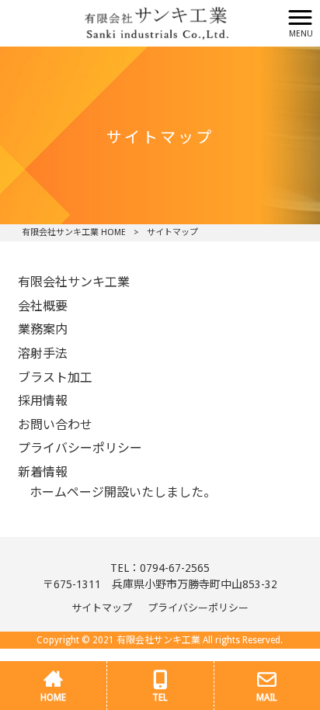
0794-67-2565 (175, 568)
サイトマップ (101, 608)
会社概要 (43, 306)
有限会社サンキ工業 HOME (74, 232)
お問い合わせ (55, 424)
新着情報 (43, 472)
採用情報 (43, 400)
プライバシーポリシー (80, 448)
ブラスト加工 (55, 377)
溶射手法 (43, 353)
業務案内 (43, 329)
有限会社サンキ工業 (74, 282)
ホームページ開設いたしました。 (123, 492)
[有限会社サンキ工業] (141, 22)
